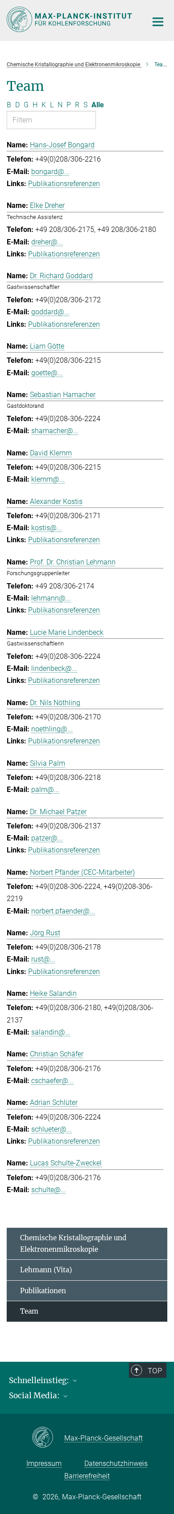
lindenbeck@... (54, 668)
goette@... (47, 373)
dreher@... (47, 242)
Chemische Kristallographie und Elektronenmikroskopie (73, 1244)
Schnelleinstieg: (40, 1380)
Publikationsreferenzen (64, 183)
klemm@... (48, 479)
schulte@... (48, 1189)
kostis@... (46, 528)
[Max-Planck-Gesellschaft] (48, 1438)
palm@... (45, 789)
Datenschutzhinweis (116, 1463)
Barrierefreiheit (87, 1476)
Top (155, 1370)
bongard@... (50, 171)
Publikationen (43, 1291)
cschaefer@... (52, 1080)
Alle (97, 105)
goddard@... (50, 312)
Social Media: (35, 1395)
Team (29, 1311)
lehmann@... (51, 598)
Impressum (44, 1463)
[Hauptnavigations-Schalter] (158, 22)
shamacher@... (55, 430)
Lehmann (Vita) (46, 1270)
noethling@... (52, 729)
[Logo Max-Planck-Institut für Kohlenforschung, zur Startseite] (70, 19)
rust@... (43, 959)
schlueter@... (51, 1129)
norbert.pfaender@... (63, 911)
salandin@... (50, 1032)
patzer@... (47, 838)
